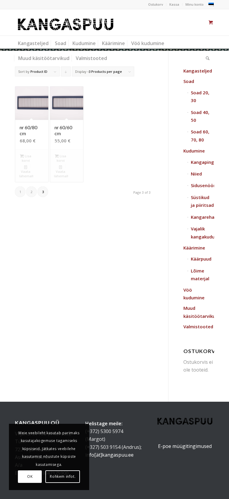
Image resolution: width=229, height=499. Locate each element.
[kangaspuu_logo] (65, 22)
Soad (188, 81)
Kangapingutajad (202, 162)
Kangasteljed (197, 71)
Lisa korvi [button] (27, 158)
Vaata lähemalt (26, 173)
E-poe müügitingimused (185, 446)
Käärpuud (201, 259)
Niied (196, 174)
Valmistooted (198, 326)
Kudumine (194, 151)
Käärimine (194, 248)
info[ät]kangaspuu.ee (109, 455)
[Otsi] (206, 58)
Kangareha (202, 217)
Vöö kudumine (194, 294)
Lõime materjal (200, 274)
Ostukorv (155, 4)
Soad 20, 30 (200, 96)
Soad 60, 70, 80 (200, 135)
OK (30, 476)
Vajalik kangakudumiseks (202, 232)
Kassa (174, 4)
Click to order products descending (66, 72)
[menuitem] (155, 4)
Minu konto (194, 4)
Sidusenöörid (202, 185)
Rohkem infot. (62, 476)
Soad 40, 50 (200, 116)
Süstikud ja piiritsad (202, 201)
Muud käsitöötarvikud (198, 312)
